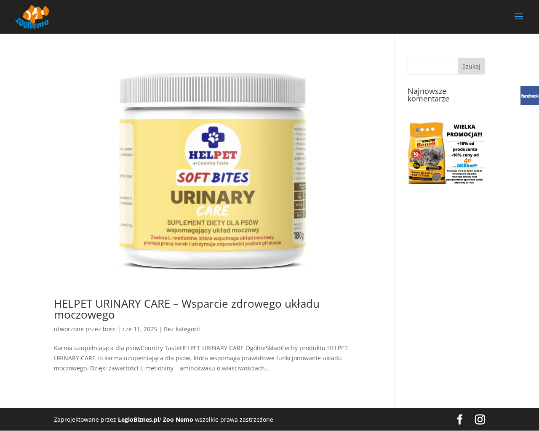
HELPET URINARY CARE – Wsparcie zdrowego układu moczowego (187, 309)
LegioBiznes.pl (138, 419)
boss (109, 329)
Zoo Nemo (178, 419)
